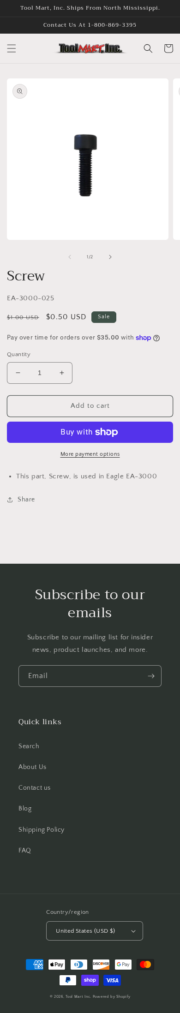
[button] (11, 48)
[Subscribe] (151, 676)
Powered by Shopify (112, 997)
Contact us (34, 788)
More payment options (90, 454)
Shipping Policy (41, 830)
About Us (32, 767)
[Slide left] (70, 257)
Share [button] (26, 499)
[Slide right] (110, 257)
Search (29, 746)
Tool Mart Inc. (78, 997)
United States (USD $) (85, 931)
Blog (24, 808)
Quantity (18, 354)
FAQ (24, 850)
